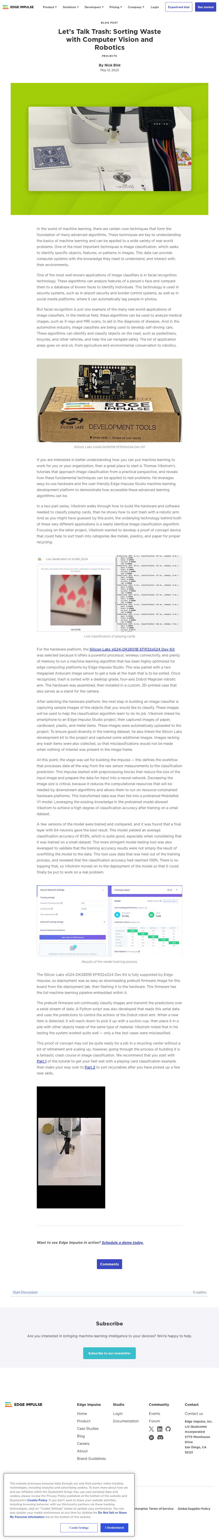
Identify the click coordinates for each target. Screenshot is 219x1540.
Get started (206, 7)
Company (135, 7)
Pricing (114, 7)
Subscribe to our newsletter (109, 1353)
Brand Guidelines (91, 1458)
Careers (83, 1443)
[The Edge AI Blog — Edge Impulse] (18, 7)
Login (155, 7)
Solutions (69, 7)
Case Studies (88, 1428)
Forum (154, 1421)
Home (82, 1413)
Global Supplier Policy (194, 1509)
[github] (168, 1429)
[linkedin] (159, 1429)
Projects (109, 56)
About (82, 1451)
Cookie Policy (37, 1500)
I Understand (114, 1527)
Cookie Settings (79, 1527)
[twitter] (151, 1429)
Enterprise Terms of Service (152, 1509)
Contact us (194, 1413)
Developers (93, 7)
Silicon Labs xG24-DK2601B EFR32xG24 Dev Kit (132, 649)
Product (48, 7)
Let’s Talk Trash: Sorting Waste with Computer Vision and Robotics (109, 39)
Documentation (126, 1421)
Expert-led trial (178, 7)
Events (154, 1413)
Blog (81, 1436)
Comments (109, 1264)
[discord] (160, 1437)
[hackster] (151, 1437)
